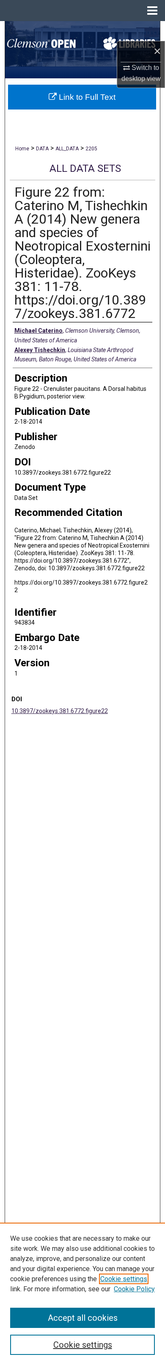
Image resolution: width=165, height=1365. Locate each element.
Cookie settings (123, 1279)
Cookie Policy (134, 1289)
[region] (82, 1294)
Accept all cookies (83, 1318)
